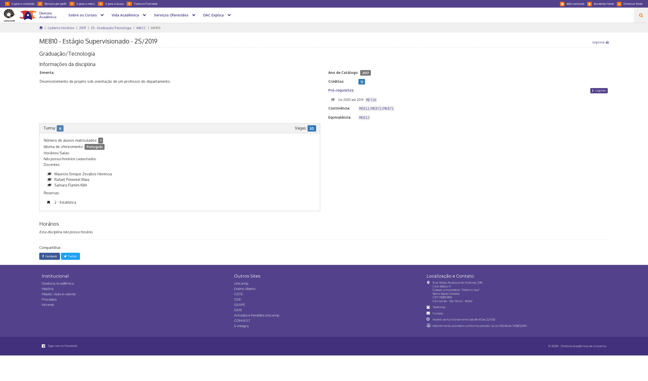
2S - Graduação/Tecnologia (111, 28)
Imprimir (599, 42)
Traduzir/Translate (143, 4)
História (47, 289)
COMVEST (242, 321)
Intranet (48, 305)
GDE (237, 299)
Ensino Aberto (245, 289)
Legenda (600, 90)
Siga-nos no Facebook (62, 346)
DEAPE (239, 305)
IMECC (141, 28)
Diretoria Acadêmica (58, 283)
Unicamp (241, 283)
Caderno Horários (61, 28)
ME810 (155, 28)
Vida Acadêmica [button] (125, 15)
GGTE (238, 294)
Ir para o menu (83, 4)
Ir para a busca (112, 4)
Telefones (439, 307)
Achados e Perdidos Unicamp (256, 315)
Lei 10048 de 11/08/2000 (511, 326)
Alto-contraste (575, 4)
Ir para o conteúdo (20, 4)
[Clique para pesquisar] (641, 15)
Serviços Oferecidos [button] (171, 15)
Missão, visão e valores (58, 294)
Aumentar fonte (604, 4)
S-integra (241, 326)
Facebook (50, 256)
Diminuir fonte (632, 4)
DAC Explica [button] (213, 15)
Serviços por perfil (52, 4)
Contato (438, 313)
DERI (238, 310)
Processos (49, 299)
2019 (82, 28)
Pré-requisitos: (341, 90)
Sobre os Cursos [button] (82, 15)
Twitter (72, 256)
